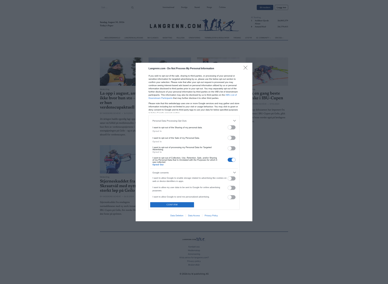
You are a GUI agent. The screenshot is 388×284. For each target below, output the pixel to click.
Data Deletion (176, 215)
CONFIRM (172, 205)
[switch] (232, 127)
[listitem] (194, 120)
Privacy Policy (211, 215)
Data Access (194, 215)
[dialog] (194, 142)
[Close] (246, 69)
